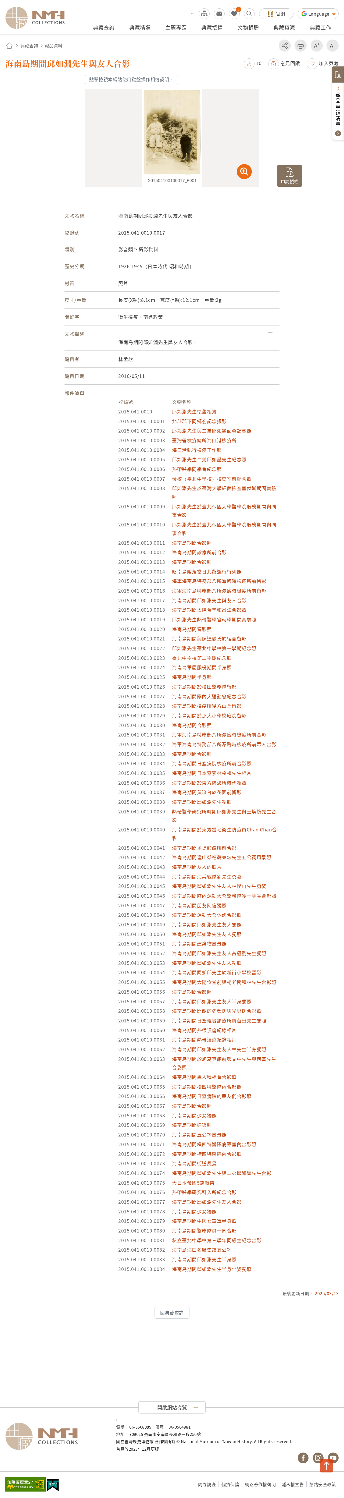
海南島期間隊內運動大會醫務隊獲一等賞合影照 (224, 895)
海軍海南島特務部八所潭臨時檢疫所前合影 (219, 734)
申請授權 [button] (290, 181)
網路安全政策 (322, 1484)
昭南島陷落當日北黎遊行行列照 (207, 571)
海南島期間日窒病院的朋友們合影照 (212, 1096)
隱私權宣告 (293, 1484)
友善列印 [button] (301, 46)
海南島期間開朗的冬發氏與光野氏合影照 (216, 1010)
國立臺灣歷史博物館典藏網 (38, 17)
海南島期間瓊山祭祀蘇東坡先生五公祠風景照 (221, 857)
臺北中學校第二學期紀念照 (202, 657)
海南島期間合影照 (192, 542)
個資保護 (230, 1484)
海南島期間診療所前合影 (199, 552)
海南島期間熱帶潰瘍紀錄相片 (204, 1030)
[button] (252, 63)
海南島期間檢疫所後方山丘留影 (207, 705)
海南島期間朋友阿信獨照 (199, 905)
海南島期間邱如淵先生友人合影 (207, 1201)
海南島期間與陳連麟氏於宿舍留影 (209, 638)
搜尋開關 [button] (249, 13)
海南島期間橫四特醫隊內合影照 (207, 1086)
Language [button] (320, 13)
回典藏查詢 (172, 1312)
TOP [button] (326, 1465)
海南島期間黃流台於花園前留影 (207, 792)
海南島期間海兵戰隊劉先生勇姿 (207, 876)
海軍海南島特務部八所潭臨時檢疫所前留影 (219, 581)
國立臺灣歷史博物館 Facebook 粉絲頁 (303, 1458)
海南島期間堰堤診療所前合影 (204, 847)
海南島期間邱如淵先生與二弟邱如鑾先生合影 (221, 1173)
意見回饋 (290, 63)
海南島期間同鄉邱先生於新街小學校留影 (216, 972)
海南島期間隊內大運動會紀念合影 (209, 696)
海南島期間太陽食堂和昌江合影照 (209, 609)
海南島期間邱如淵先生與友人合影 (209, 600)
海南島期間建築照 (192, 1124)
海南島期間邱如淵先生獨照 (202, 801)
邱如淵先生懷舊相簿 (194, 411)
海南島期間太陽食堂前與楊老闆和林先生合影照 (224, 982)
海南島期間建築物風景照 (199, 943)
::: (193, 13)
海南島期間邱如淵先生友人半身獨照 (212, 1001)
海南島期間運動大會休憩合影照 (207, 914)
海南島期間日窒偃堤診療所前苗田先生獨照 (219, 1020)
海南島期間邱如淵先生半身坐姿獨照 (212, 1269)
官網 (280, 13)
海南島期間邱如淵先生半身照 (204, 1259)
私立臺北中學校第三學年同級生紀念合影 (216, 1240)
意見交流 (219, 13)
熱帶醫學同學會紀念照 (197, 469)
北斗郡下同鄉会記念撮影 (199, 421)
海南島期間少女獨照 (194, 1115)
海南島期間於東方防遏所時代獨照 (209, 782)
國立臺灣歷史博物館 (55, 1436)
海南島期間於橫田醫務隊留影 (204, 686)
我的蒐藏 (234, 13)
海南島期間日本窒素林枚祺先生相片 (212, 773)
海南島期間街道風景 (194, 1163)
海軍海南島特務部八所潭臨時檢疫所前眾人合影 (224, 744)
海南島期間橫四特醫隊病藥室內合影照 (214, 1144)
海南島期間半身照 (192, 677)
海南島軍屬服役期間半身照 (202, 667)
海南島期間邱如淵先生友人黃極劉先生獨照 (219, 953)
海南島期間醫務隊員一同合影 (204, 1230)
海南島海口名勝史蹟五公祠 (202, 1249)
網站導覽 (204, 13)
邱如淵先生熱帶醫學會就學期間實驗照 (214, 619)
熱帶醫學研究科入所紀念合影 (204, 1192)
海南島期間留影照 (192, 629)
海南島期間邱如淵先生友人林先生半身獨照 (219, 1049)
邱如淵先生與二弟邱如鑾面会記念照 (212, 430)
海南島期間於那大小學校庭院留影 (209, 715)
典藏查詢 (29, 45)
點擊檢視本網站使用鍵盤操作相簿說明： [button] (131, 79)
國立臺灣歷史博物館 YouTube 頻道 (333, 1458)
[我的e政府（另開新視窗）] (53, 1486)
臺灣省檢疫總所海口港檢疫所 (204, 440)
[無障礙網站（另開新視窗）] (25, 1485)
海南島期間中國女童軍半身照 (204, 1220)
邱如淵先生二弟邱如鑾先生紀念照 (209, 459)
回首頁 (9, 46)
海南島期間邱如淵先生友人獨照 (207, 924)
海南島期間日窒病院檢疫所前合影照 (212, 763)
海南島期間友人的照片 (197, 866)
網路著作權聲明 (260, 1484)
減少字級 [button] (333, 46)
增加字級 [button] (317, 46)
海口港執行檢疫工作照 (197, 450)
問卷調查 (207, 1484)
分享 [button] (285, 46)
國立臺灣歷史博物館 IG (318, 1458)
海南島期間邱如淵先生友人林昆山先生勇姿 (219, 886)
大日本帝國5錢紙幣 (193, 1182)
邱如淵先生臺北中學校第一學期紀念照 (214, 648)
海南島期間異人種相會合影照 (204, 1077)
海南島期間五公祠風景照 (199, 1134)
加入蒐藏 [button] (329, 63)
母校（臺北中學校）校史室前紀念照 (212, 478)
